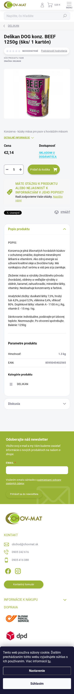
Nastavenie (37, 671)
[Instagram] (17, 570)
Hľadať (65, 15)
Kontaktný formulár (23, 584)
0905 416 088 (20, 559)
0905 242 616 (20, 552)
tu (49, 661)
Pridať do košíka (40, 169)
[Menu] (69, 5)
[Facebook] (7, 570)
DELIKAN (22, 384)
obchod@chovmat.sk (25, 544)
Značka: (12, 61)
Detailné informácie (17, 137)
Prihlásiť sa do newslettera (24, 494)
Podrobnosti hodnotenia (54, 51)
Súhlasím (37, 683)
